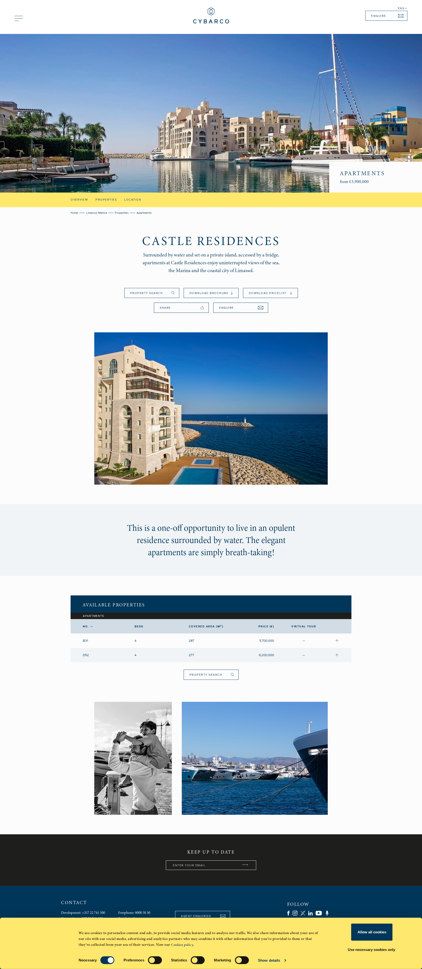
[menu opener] (19, 18)
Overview (79, 199)
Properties (106, 199)
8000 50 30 (142, 912)
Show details (269, 960)
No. (86, 626)
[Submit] (245, 865)
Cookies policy (182, 944)
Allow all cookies (372, 932)
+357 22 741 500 (93, 912)
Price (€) (266, 626)
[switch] (155, 960)
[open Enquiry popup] (337, 640)
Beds (139, 626)
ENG (401, 8)
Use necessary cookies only (371, 949)
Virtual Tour (303, 626)
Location (132, 199)
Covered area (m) (206, 626)
